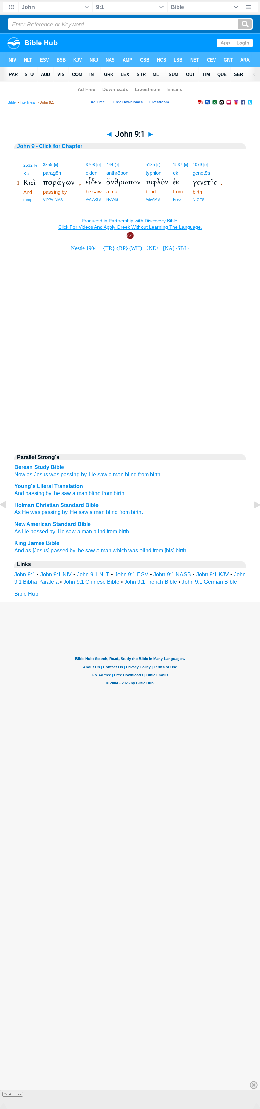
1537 (177, 164)
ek (175, 173)
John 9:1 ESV (131, 574)
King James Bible (36, 543)
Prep (177, 199)
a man (116, 474)
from (143, 474)
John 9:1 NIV (56, 574)
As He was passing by (40, 512)
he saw (86, 550)
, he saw (61, 493)
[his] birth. (176, 550)
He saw (98, 474)
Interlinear (28, 102)
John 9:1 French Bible (150, 582)
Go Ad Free (13, 1094)
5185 (150, 164)
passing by (37, 493)
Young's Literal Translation (48, 486)
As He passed (31, 531)
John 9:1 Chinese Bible (91, 582)
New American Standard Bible (52, 524)
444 (109, 164)
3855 (47, 164)
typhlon (153, 173)
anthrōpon (117, 173)
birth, (156, 474)
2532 (28, 165)
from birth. (118, 531)
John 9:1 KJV (212, 574)
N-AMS (112, 199)
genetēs (201, 173)
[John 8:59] (8, 520)
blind (131, 474)
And (19, 493)
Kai (26, 173)
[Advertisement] (130, 391)
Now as (23, 474)
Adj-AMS (153, 199)
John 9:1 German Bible (209, 582)
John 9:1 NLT (93, 574)
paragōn (52, 173)
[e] (36, 165)
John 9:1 (24, 574)
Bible (12, 102)
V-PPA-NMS (53, 200)
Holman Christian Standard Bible (56, 505)
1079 (197, 164)
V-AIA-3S (93, 199)
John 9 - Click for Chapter (49, 146)
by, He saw (62, 531)
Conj (27, 200)
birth (136, 512)
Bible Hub (26, 594)
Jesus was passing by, (61, 474)
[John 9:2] (251, 520)
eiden (92, 173)
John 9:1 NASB (172, 574)
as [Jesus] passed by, (51, 550)
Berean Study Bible (39, 467)
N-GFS (198, 200)
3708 (90, 164)
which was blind (132, 550)
